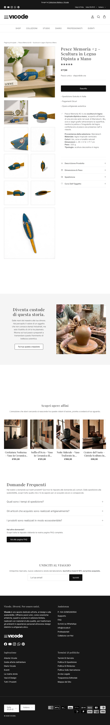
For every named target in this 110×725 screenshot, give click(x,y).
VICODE (13, 716)
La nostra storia (11, 674)
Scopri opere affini (55, 405)
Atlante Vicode (10, 658)
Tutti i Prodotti (10, 682)
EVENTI (91, 28)
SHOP (18, 28)
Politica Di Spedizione (67, 662)
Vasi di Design (10, 678)
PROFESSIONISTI (74, 28)
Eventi (6, 670)
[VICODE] (16, 17)
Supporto (62, 616)
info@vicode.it (64, 628)
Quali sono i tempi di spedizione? (25, 501)
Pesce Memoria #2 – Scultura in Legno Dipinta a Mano (37, 43)
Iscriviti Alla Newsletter (46, 2)
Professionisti (63, 632)
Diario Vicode (10, 666)
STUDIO (46, 28)
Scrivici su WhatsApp (67, 624)
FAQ (59, 620)
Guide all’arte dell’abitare (15, 662)
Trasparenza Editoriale (67, 678)
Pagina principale (10, 43)
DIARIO (58, 28)
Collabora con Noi (65, 635)
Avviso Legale (64, 674)
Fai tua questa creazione (29, 347)
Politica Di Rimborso (66, 666)
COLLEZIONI (31, 28)
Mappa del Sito (64, 682)
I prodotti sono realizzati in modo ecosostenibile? (34, 520)
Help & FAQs (79, 7)
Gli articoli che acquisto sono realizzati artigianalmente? (38, 511)
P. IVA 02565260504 (67, 612)
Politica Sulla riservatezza (69, 670)
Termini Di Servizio (66, 658)
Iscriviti (76, 577)
